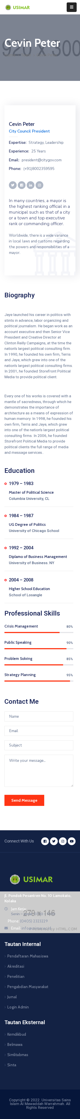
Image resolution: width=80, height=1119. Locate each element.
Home (10, 55)
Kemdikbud (16, 1034)
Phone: (15, 169)
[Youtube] (72, 841)
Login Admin (18, 1007)
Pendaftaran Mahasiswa (27, 956)
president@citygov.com (42, 160)
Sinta (11, 1065)
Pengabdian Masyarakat (27, 986)
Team (26, 55)
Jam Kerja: (18, 909)
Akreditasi (15, 966)
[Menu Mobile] (72, 7)
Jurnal (12, 997)
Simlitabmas (17, 1055)
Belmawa (14, 1044)
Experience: (19, 151)
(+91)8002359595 (38, 169)
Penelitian (15, 976)
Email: (14, 160)
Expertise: (17, 142)
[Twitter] (54, 841)
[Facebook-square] (45, 841)
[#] (13, 185)
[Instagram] (63, 841)
